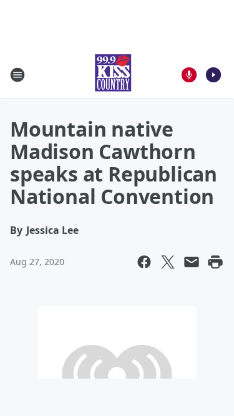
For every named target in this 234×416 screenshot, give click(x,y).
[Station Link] (113, 74)
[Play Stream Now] (213, 74)
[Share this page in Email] (191, 262)
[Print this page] (215, 262)
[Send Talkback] (189, 74)
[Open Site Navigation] (17, 74)
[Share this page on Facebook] (144, 262)
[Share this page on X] (168, 262)
